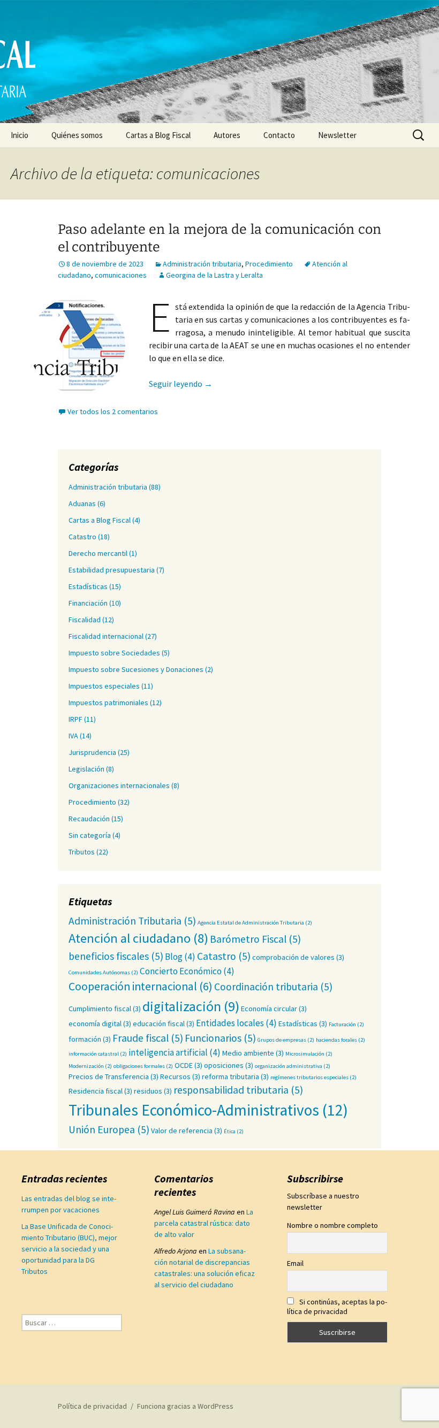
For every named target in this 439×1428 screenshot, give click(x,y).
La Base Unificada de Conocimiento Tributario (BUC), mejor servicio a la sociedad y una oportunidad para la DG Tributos (69, 1248)
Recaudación (89, 818)
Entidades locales (236, 1023)
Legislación (86, 769)
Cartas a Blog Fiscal (158, 135)
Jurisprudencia (92, 752)
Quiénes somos (77, 135)
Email (295, 1263)
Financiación (88, 603)
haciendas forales (340, 1039)
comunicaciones (121, 275)
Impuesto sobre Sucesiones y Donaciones (136, 669)
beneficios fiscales (116, 956)
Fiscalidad (85, 619)
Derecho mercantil (98, 553)
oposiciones (228, 1065)
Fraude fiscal (147, 1038)
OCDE (188, 1065)
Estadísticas (88, 586)
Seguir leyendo (181, 383)
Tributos (82, 852)
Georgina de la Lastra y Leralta (214, 275)
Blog (180, 957)
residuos (153, 1091)
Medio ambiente (253, 1053)
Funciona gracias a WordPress (185, 1406)
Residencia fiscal (100, 1091)
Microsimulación (308, 1053)
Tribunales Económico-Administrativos (208, 1110)
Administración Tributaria (132, 920)
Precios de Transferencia (113, 1076)
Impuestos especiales (104, 686)
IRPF (75, 719)
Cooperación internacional (141, 986)
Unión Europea (109, 1129)
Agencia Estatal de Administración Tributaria (255, 922)
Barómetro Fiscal (255, 939)
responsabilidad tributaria (238, 1089)
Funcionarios (220, 1038)
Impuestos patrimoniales (108, 702)
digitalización (190, 1006)
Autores (227, 135)
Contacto (279, 135)
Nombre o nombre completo (332, 1225)
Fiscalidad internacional (106, 636)
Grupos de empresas (286, 1039)
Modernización (90, 1066)
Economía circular (274, 1008)
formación (90, 1039)
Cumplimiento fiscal (105, 1008)
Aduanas (82, 503)
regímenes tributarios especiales (313, 1077)
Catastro (82, 536)
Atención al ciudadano (138, 938)
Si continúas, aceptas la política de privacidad (337, 1306)
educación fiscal (163, 1023)
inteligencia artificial (174, 1052)
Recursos (180, 1076)
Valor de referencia (186, 1130)
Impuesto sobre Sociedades (114, 653)
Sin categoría (90, 835)
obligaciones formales (143, 1066)
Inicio (19, 135)
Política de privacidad (92, 1406)
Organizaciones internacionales (119, 785)
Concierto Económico (187, 971)
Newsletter (337, 135)
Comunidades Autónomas (103, 972)
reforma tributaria (235, 1076)
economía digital (100, 1023)
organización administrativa (292, 1066)
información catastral (98, 1053)
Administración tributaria (202, 264)
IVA (73, 735)
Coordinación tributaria (273, 986)
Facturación (346, 1024)
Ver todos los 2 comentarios (112, 411)
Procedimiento (269, 264)
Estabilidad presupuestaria (112, 570)
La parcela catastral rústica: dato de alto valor (203, 1223)
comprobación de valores (298, 957)
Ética (234, 1131)
